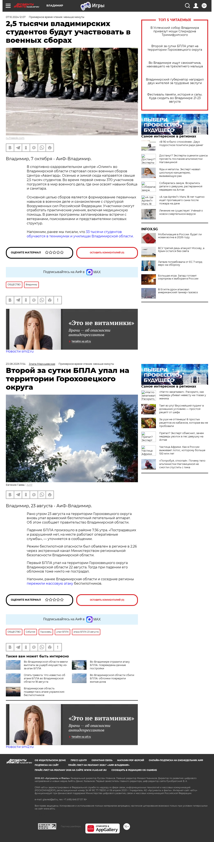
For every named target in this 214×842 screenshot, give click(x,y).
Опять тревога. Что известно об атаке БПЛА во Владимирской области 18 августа (44, 678)
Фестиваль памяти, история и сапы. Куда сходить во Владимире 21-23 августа (174, 98)
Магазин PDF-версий (130, 760)
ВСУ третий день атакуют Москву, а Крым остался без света (181, 250)
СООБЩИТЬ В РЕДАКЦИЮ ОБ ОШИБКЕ (134, 770)
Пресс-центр (79, 760)
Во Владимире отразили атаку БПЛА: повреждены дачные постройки (110, 665)
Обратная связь (102, 760)
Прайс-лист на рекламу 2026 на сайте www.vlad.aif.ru (71, 770)
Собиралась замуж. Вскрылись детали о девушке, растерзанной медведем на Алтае (180, 186)
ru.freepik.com (15, 138)
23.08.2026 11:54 (15, 363)
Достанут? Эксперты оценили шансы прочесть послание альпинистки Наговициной (183, 159)
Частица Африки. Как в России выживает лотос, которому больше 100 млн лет (182, 450)
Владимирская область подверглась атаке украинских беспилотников (44, 692)
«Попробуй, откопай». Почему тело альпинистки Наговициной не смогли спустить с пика (182, 464)
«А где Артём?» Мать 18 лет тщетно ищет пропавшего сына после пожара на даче (182, 200)
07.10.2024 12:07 (15, 17)
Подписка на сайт (47, 765)
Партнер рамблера (71, 826)
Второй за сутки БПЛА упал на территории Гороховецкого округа (175, 48)
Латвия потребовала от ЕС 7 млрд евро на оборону (180, 263)
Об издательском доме (50, 760)
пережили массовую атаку (50, 583)
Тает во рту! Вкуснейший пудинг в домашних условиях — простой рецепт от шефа (181, 409)
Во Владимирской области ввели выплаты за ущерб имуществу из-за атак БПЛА (46, 665)
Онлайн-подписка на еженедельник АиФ (176, 760)
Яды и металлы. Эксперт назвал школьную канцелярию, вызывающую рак (179, 172)
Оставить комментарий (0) (107, 252)
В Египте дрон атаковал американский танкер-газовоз (178, 291)
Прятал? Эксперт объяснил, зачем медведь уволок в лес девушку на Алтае (181, 436)
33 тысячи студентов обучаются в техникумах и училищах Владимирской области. (80, 234)
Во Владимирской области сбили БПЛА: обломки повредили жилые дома (112, 678)
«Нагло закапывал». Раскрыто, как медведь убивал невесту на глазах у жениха (182, 395)
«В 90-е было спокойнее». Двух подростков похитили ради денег (181, 143)
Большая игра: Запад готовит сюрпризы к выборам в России (178, 277)
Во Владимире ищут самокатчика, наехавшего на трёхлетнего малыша (175, 64)
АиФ (29, 484)
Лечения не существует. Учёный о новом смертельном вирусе (181, 212)
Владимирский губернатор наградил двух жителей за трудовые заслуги (175, 81)
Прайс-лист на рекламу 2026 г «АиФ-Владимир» (99, 765)
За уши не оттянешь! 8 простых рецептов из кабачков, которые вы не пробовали (183, 423)
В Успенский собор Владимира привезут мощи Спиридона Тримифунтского (174, 31)
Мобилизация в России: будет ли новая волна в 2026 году (180, 236)
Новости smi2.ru (20, 351)
